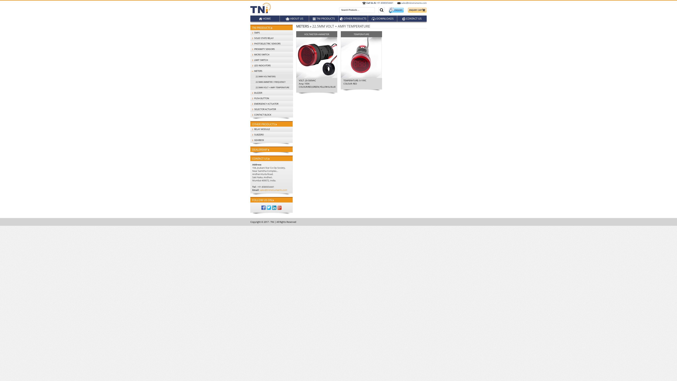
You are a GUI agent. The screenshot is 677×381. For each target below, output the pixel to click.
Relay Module (262, 129)
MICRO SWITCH (261, 54)
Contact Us (413, 18)
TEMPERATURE (361, 34)
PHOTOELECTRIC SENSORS (267, 43)
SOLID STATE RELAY (264, 38)
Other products (354, 18)
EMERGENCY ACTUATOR (266, 103)
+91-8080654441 (379, 2)
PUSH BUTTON (261, 98)
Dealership (260, 149)
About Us (296, 18)
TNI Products (325, 18)
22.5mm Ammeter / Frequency (270, 82)
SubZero (259, 134)
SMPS (257, 32)
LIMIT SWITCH (261, 60)
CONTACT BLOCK (262, 114)
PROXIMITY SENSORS (264, 49)
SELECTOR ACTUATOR (265, 109)
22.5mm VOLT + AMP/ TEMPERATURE (272, 87)
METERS (258, 70)
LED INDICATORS (262, 65)
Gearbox (259, 140)
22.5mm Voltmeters (266, 76)
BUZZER (258, 92)
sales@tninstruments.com (414, 2)
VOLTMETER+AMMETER (316, 34)
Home (266, 18)
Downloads (385, 18)
